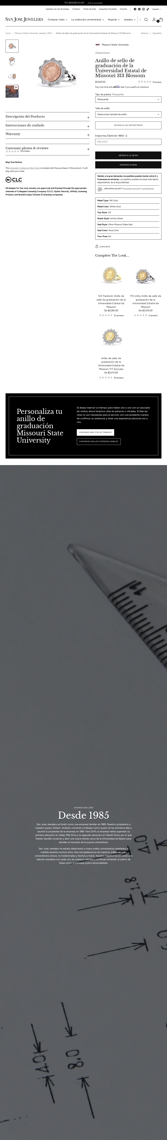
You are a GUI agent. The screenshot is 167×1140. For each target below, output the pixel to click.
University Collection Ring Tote (24, 168)
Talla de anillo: (102, 108)
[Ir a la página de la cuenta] (153, 19)
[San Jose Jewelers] (74, 3)
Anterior (145, 33)
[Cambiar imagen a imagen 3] (12, 76)
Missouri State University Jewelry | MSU (33, 33)
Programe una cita (131, 188)
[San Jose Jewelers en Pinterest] (139, 9)
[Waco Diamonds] (95, 3)
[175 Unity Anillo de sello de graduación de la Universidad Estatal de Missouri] (145, 276)
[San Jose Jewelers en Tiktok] (147, 9)
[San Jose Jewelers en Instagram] (143, 9)
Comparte (104, 247)
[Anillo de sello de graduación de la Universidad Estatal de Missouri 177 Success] (111, 338)
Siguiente (156, 33)
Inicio (8, 33)
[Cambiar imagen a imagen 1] (12, 46)
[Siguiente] (140, 19)
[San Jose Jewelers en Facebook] (135, 9)
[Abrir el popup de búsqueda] (146, 19)
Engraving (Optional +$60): (110, 135)
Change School (102, 52)
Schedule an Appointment (128, 125)
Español (155, 9)
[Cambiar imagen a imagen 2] (12, 61)
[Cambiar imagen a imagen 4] (12, 91)
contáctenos (148, 188)
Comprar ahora (128, 165)
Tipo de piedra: (109, 94)
